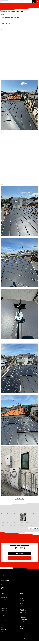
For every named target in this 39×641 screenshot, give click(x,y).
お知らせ (2, 631)
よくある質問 (22, 621)
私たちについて (22, 593)
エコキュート (2, 613)
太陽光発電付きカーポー (4, 610)
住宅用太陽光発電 (3, 606)
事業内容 (2, 593)
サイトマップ (22, 626)
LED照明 (2, 602)
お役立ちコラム (3, 629)
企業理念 (21, 598)
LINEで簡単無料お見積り (24, 619)
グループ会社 (22, 600)
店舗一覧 (2, 633)
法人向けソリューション (4, 595)
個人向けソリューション (4, 605)
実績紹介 (2, 627)
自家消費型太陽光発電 (4, 597)
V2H (1, 617)
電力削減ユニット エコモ (4, 600)
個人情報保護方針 (23, 624)
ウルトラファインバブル (4, 620)
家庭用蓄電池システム (4, 608)
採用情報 (21, 628)
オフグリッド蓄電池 (3, 618)
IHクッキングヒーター (4, 615)
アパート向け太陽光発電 (4, 599)
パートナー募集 (22, 603)
